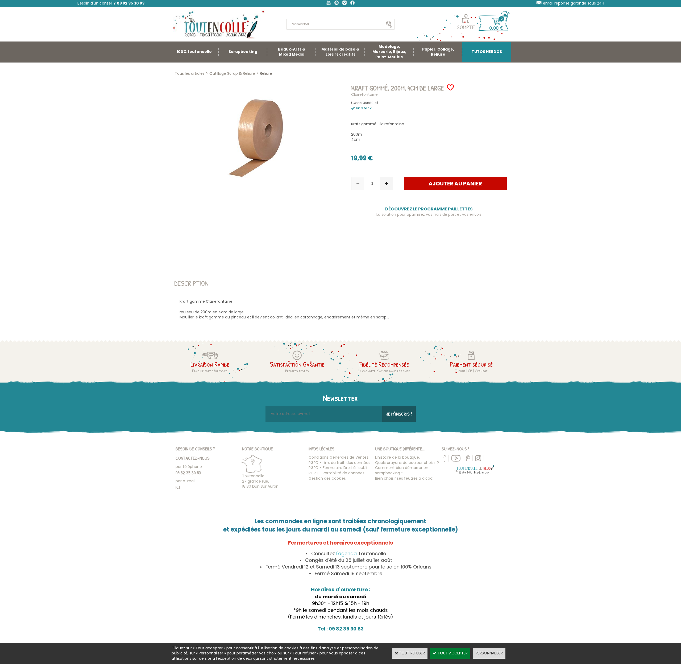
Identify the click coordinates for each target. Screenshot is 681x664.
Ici (178, 487)
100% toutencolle (194, 51)
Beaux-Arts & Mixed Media (291, 52)
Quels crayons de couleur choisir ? (407, 462)
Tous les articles (190, 73)
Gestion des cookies (327, 478)
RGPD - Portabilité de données (336, 473)
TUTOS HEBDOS (487, 51)
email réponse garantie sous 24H (573, 3)
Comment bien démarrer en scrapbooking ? (401, 470)
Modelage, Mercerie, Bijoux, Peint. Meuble (389, 52)
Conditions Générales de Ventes (338, 457)
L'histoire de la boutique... (398, 457)
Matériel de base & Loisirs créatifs (340, 52)
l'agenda (346, 553)
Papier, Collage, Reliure (438, 52)
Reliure (266, 73)
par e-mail (185, 481)
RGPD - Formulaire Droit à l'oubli (338, 467)
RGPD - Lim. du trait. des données (339, 462)
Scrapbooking (243, 51)
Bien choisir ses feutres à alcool (404, 478)
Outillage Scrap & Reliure (232, 73)
